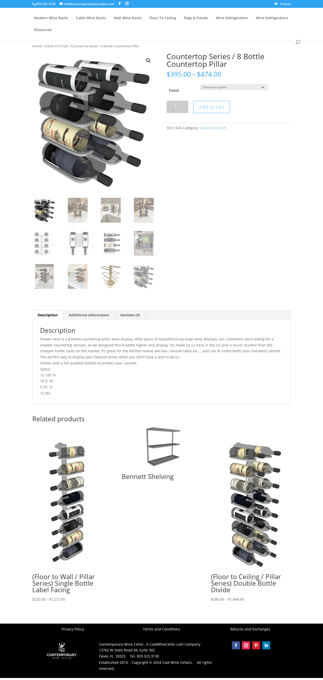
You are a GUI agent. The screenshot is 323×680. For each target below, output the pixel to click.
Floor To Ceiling (162, 18)
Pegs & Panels (196, 18)
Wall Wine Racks (128, 18)
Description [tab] (48, 315)
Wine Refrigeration (232, 18)
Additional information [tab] (89, 315)
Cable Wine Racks (91, 18)
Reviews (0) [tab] (130, 315)
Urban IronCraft (56, 46)
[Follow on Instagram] (246, 645)
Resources (43, 30)
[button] (148, 60)
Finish (174, 90)
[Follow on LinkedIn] (266, 645)
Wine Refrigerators (272, 18)
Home (37, 46)
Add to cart (212, 106)
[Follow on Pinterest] (256, 645)
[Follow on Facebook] (236, 645)
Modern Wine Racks (51, 18)
